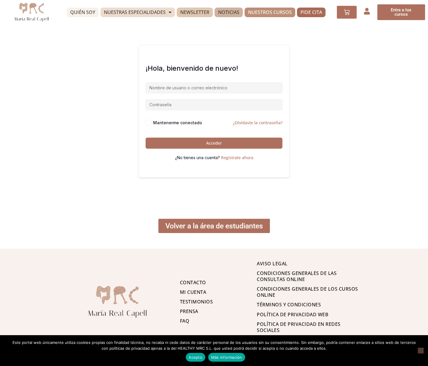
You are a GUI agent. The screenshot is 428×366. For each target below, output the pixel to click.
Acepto (195, 357)
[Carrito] (347, 12)
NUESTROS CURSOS (270, 12)
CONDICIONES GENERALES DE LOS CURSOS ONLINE (307, 292)
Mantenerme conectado (177, 122)
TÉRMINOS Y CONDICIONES (289, 304)
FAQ (185, 321)
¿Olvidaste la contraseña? (257, 122)
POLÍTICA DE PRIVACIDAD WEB (292, 314)
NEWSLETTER (194, 12)
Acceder (214, 143)
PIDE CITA (311, 12)
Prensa (189, 311)
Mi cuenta (193, 292)
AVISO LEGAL (272, 263)
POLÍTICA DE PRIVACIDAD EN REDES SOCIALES (299, 327)
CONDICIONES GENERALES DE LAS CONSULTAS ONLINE (297, 276)
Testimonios (196, 302)
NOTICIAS (228, 12)
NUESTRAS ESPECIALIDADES (135, 12)
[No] (421, 350)
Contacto (193, 282)
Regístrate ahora (237, 157)
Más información (226, 357)
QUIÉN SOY (82, 12)
